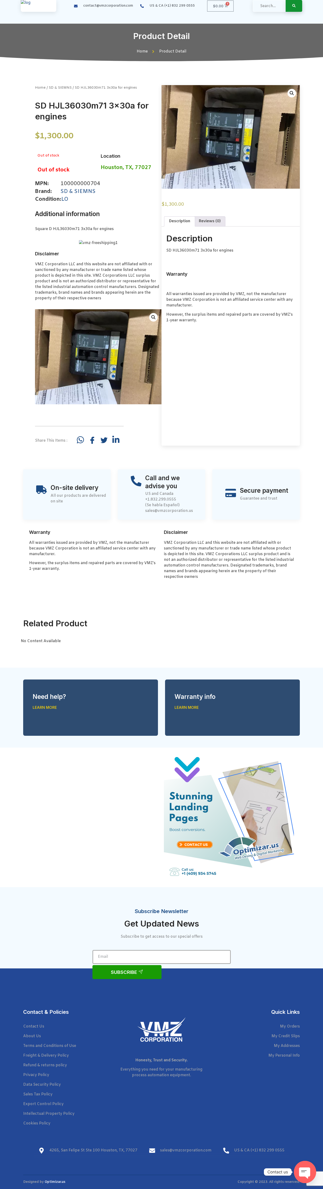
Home (40, 87)
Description (179, 221)
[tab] (179, 221)
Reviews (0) (210, 221)
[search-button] (294, 6)
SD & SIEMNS (60, 87)
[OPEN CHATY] (305, 1172)
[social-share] (80, 440)
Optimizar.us (55, 1182)
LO (64, 199)
